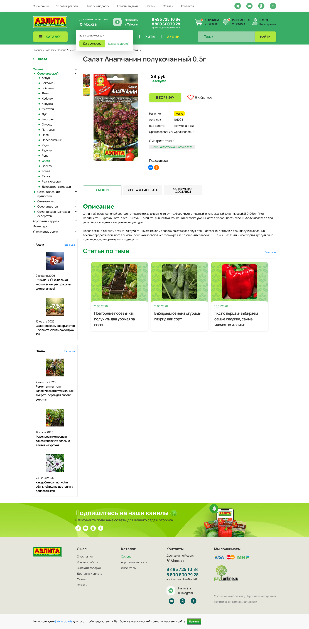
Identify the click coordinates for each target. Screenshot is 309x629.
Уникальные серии (45, 231)
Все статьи (69, 351)
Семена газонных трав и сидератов (53, 214)
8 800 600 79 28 (166, 24)
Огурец (47, 124)
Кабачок (47, 98)
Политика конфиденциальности (235, 602)
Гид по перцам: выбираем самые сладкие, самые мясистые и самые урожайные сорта (236, 319)
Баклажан (48, 83)
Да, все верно (92, 43)
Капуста (47, 104)
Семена (38, 69)
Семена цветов (47, 206)
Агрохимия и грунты (46, 221)
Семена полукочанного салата (172, 147)
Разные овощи (51, 181)
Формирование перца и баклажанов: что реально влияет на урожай (53, 441)
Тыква (46, 176)
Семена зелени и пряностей (48, 194)
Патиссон (48, 130)
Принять (194, 621)
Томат (46, 171)
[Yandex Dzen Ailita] (273, 6)
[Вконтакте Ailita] (86, 528)
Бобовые (48, 88)
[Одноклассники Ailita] (93, 528)
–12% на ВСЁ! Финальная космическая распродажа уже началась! (53, 284)
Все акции (70, 244)
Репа (45, 155)
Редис (46, 145)
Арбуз (46, 78)
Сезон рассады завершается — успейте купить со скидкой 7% (55, 330)
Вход (263, 20)
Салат (46, 161)
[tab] (102, 190)
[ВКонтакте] (150, 167)
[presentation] (102, 190)
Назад (42, 59)
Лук (44, 114)
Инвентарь (40, 226)
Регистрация (267, 24)
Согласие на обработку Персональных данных (245, 596)
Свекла (47, 166)
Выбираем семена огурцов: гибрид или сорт (177, 316)
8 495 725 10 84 (166, 19)
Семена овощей (47, 73)
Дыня (45, 93)
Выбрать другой (118, 43)
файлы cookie (63, 621)
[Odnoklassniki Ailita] (261, 6)
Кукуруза (48, 109)
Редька (47, 150)
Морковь (48, 119)
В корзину (165, 97)
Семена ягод (46, 201)
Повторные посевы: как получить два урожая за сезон (114, 319)
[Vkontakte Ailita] (249, 6)
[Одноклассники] (156, 167)
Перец (46, 135)
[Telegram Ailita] (237, 6)
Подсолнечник (52, 140)
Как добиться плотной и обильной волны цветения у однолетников (54, 486)
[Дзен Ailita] (101, 528)
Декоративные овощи (56, 187)
